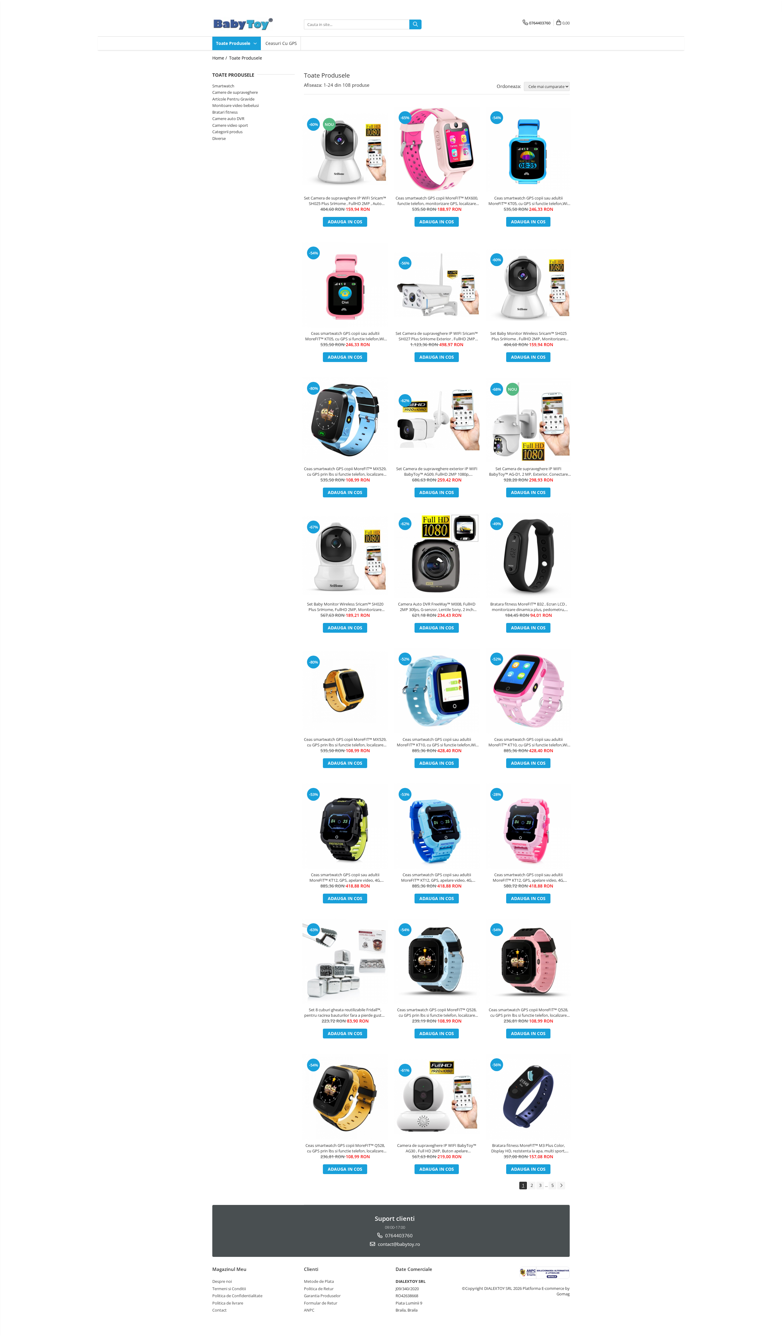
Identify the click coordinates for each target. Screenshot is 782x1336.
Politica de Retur (319, 1288)
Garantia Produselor (322, 1295)
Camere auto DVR (228, 118)
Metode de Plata (319, 1281)
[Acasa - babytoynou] (242, 24)
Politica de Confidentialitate (237, 1295)
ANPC (309, 1310)
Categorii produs (227, 131)
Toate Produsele (233, 43)
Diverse (219, 138)
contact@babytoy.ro (398, 1244)
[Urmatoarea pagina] (561, 1185)
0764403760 (398, 1235)
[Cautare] (415, 24)
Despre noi (222, 1281)
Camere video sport (230, 125)
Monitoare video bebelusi (235, 105)
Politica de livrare (227, 1303)
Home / (220, 58)
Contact (219, 1310)
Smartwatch (223, 86)
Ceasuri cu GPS (281, 43)
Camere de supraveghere (235, 92)
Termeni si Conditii (229, 1288)
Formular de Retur (320, 1303)
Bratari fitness (225, 112)
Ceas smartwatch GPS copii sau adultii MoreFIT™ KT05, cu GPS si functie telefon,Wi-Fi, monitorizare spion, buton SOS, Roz (345, 336)
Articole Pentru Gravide (233, 99)
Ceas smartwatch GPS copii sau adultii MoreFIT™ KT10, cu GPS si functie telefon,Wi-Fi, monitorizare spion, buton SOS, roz (528, 742)
